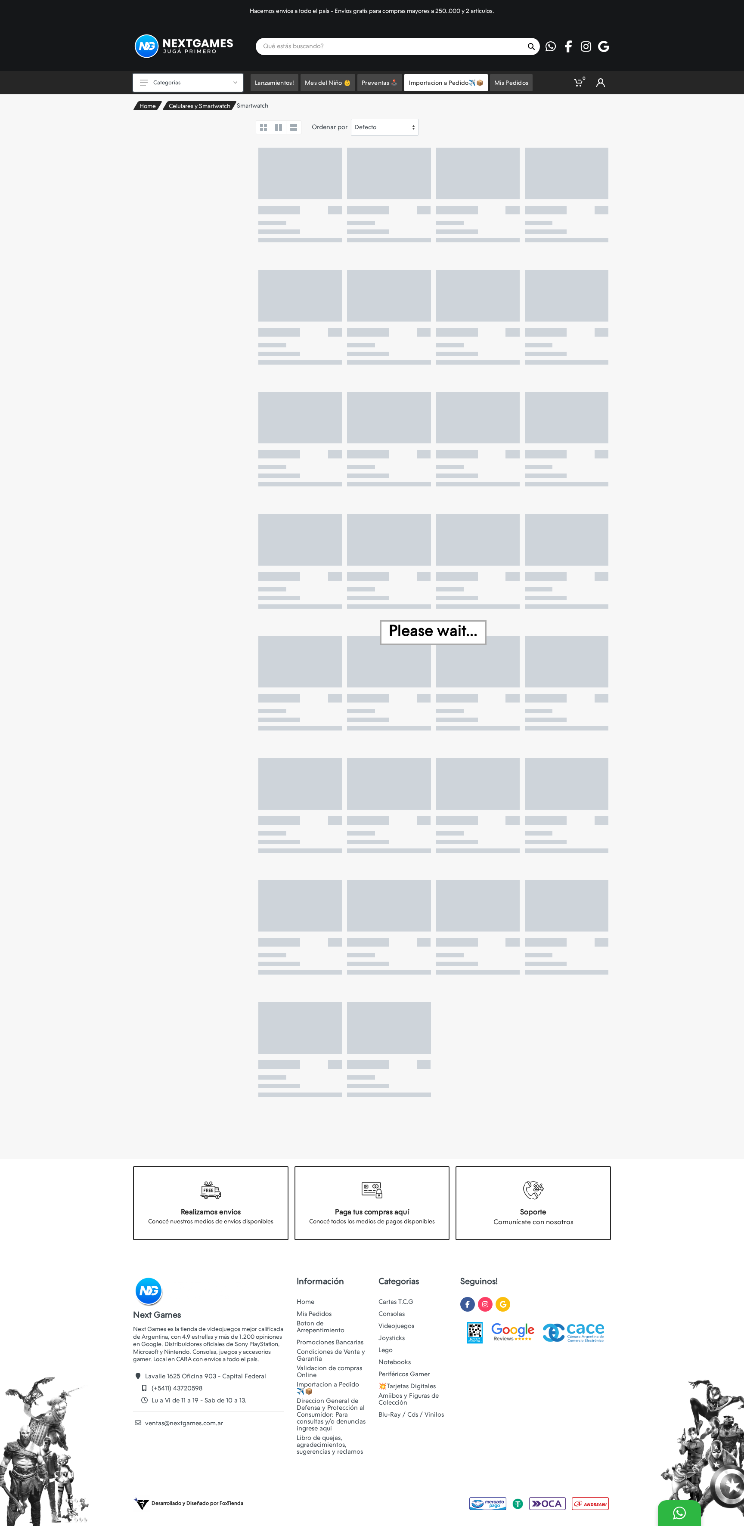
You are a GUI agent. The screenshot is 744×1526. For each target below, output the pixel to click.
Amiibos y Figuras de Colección (408, 1399)
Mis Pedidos (314, 1313)
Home (148, 105)
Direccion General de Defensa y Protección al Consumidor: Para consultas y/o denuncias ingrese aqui (331, 1414)
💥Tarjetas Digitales (407, 1386)
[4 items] (263, 127)
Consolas (391, 1313)
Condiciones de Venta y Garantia (331, 1355)
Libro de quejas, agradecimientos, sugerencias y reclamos (330, 1444)
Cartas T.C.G (395, 1301)
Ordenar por (329, 127)
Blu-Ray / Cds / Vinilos (411, 1414)
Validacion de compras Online (329, 1371)
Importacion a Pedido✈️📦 (328, 1388)
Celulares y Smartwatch (199, 105)
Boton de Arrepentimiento (320, 1327)
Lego (385, 1349)
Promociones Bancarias (330, 1342)
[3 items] (278, 127)
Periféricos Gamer (404, 1374)
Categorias (166, 82)
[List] (293, 127)
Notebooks (394, 1362)
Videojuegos (396, 1325)
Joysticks (391, 1337)
